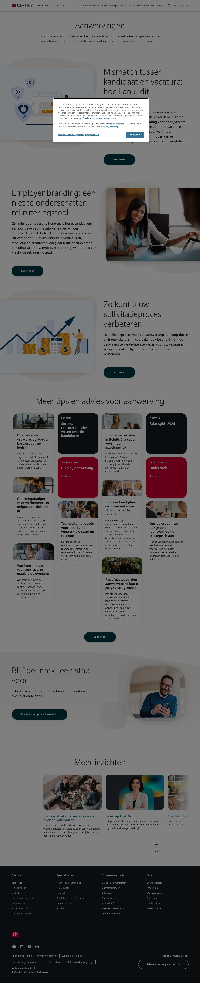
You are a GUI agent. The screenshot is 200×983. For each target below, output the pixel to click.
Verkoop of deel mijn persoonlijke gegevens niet (95, 118)
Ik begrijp (135, 135)
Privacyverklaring (110, 127)
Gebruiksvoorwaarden (114, 124)
